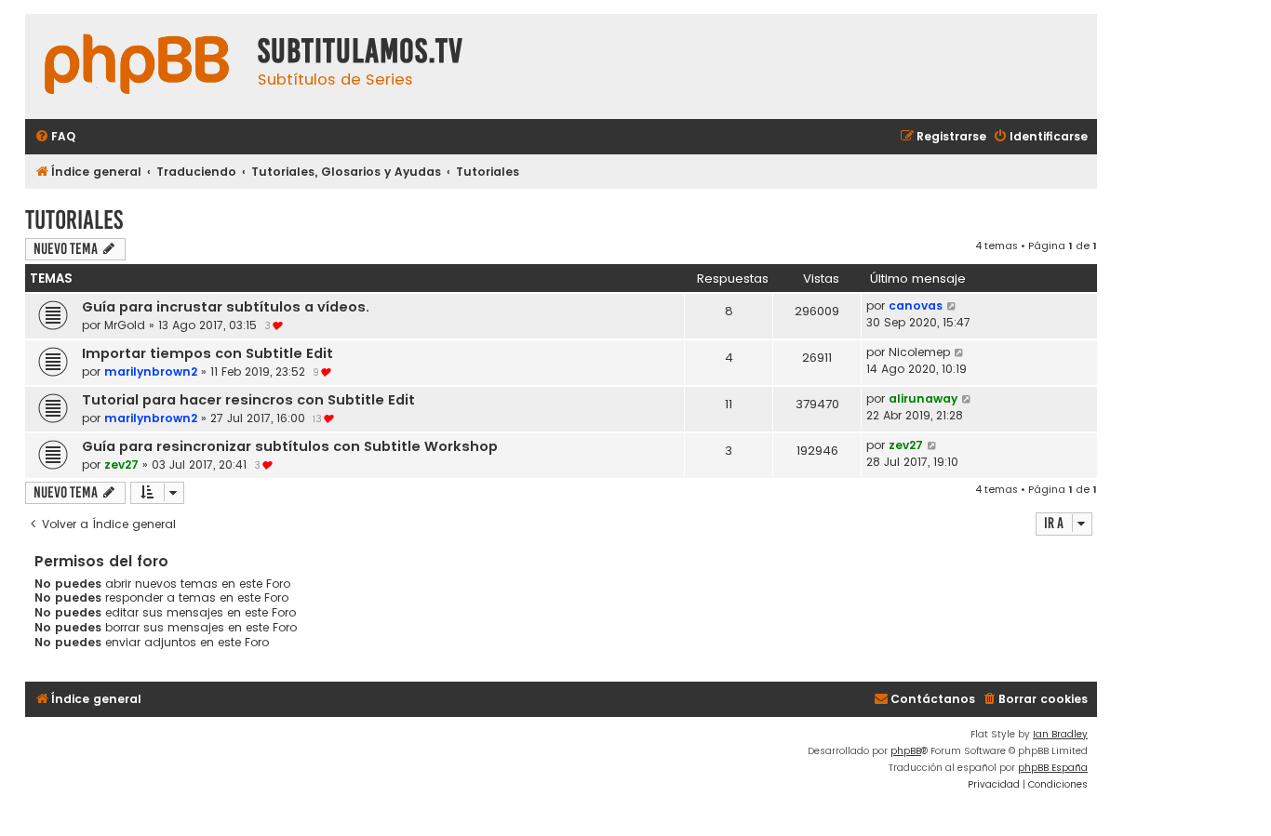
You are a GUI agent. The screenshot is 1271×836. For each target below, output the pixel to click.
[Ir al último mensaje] (952, 306)
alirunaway (923, 398)
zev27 (121, 464)
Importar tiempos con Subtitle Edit (207, 353)
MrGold (124, 325)
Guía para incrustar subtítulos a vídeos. (225, 307)
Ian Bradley (1060, 734)
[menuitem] (54, 137)
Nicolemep (919, 352)
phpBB (905, 751)
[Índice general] (137, 66)
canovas (916, 305)
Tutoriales (74, 220)
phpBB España (1053, 768)
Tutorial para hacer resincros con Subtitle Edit (248, 400)
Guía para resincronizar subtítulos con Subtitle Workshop (290, 446)
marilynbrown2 (150, 371)
